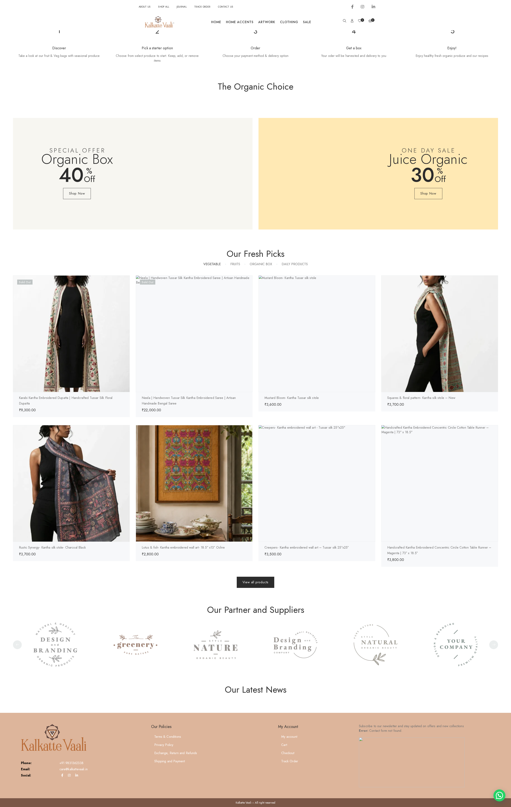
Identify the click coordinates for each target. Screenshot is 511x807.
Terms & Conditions (167, 736)
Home (216, 22)
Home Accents (240, 22)
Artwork (266, 22)
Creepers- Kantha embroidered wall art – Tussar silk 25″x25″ (306, 547)
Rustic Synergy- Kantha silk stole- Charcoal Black (52, 547)
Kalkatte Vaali (243, 803)
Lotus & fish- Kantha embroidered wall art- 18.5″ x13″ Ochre (183, 547)
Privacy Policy (163, 745)
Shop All (163, 7)
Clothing (289, 22)
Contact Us (225, 7)
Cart (284, 745)
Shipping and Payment (169, 761)
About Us (145, 7)
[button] (77, 193)
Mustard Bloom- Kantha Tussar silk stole (291, 398)
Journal (182, 7)
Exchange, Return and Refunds (175, 753)
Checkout (287, 753)
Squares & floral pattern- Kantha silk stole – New (421, 398)
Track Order (202, 7)
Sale (307, 22)
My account (289, 736)
